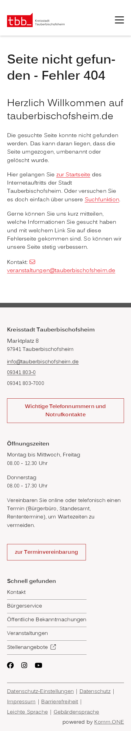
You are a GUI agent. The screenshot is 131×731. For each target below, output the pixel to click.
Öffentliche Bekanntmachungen (47, 620)
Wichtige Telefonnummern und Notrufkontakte (65, 411)
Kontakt (16, 592)
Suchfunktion (102, 200)
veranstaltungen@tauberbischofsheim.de (61, 271)
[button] (119, 19)
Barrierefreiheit (59, 702)
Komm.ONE (109, 722)
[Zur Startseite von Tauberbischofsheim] (36, 20)
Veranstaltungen (27, 633)
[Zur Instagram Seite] (24, 665)
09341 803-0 (21, 372)
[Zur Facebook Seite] (10, 665)
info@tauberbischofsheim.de (43, 362)
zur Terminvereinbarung (46, 552)
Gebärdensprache (76, 712)
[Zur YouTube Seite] (38, 665)
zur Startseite (73, 175)
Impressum (21, 702)
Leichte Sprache (27, 712)
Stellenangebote (27, 647)
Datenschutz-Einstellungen (40, 691)
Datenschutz (95, 691)
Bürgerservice (24, 606)
